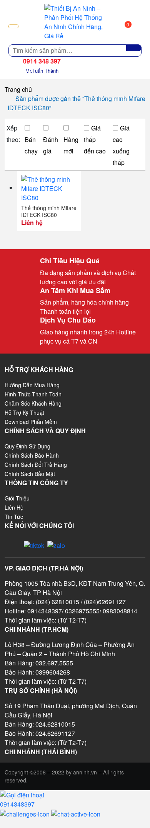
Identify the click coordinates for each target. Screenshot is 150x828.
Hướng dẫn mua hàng (32, 385)
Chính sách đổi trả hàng (36, 464)
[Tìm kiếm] (134, 47)
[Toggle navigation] (13, 26)
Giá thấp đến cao (95, 139)
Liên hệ (14, 507)
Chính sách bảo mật (30, 474)
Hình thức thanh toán (33, 394)
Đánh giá (50, 145)
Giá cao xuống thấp (121, 145)
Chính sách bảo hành (32, 455)
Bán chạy (31, 145)
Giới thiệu (17, 498)
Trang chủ (18, 89)
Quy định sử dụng (27, 446)
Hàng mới (70, 145)
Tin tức (14, 516)
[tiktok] (34, 544)
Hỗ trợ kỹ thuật (24, 412)
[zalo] (56, 544)
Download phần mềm (31, 421)
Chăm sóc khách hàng (33, 403)
